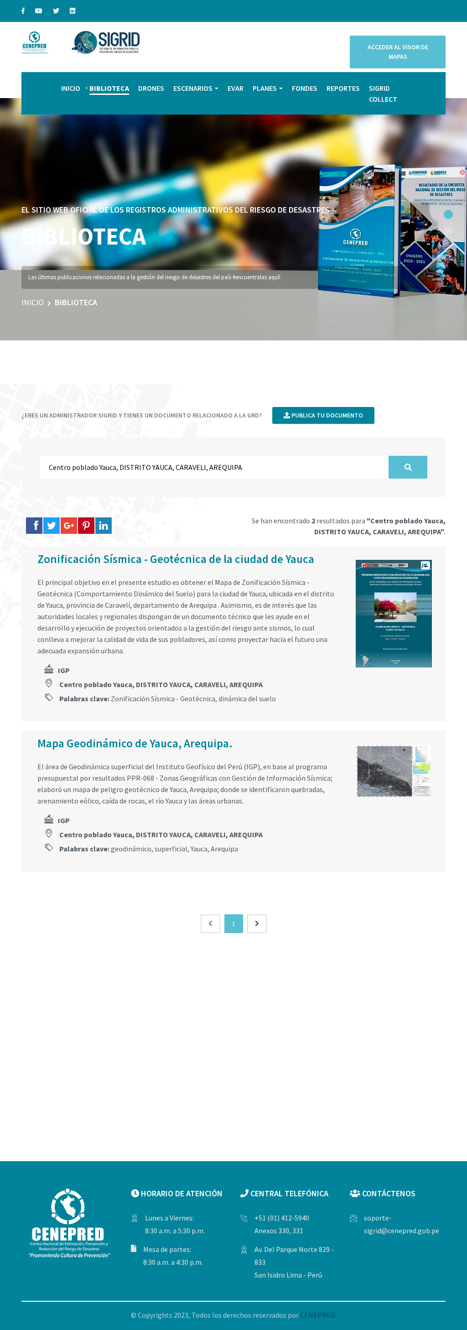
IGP (64, 670)
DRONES (151, 88)
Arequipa (224, 848)
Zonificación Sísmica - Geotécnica (163, 698)
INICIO (70, 88)
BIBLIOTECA (109, 88)
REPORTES (343, 88)
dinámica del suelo (247, 698)
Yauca (199, 848)
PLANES (265, 88)
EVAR (236, 88)
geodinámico (131, 848)
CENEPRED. (318, 1315)
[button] (448, 214)
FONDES (304, 88)
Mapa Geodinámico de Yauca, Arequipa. (135, 743)
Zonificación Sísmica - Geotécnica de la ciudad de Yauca (175, 559)
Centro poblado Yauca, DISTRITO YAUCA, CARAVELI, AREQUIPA (161, 684)
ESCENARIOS (193, 88)
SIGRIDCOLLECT (383, 93)
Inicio (32, 302)
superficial (171, 848)
